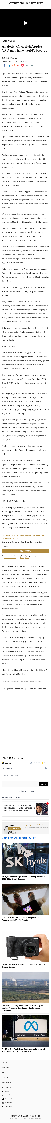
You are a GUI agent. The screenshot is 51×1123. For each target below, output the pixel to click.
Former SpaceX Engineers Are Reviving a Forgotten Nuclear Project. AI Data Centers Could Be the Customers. (23, 1008)
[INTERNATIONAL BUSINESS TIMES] (25, 3)
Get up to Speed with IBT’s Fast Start (35, 825)
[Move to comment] (32, 65)
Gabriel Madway (10, 58)
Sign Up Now (14, 829)
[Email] (27, 65)
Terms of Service (10, 558)
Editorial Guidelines (37, 689)
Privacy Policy (24, 558)
